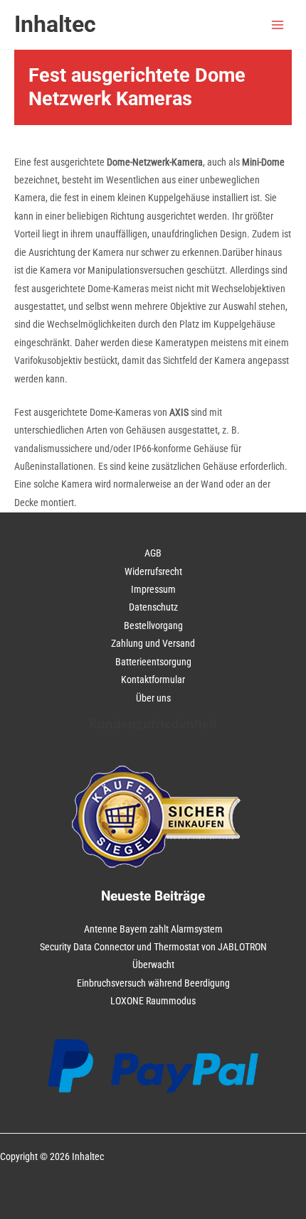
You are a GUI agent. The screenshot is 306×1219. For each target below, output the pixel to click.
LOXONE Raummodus (153, 1000)
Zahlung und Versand (153, 643)
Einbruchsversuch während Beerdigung (153, 983)
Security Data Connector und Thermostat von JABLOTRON (153, 946)
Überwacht (153, 964)
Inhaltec (55, 24)
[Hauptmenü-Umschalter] (277, 24)
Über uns (153, 698)
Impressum (153, 589)
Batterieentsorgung (153, 661)
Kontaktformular (153, 679)
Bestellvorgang (153, 625)
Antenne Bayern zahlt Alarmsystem (153, 929)
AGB (153, 553)
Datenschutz (153, 607)
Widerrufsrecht (153, 571)
